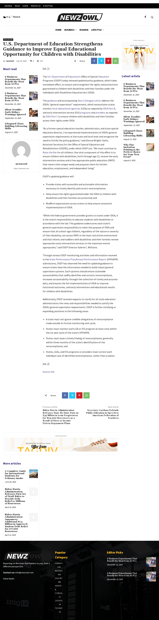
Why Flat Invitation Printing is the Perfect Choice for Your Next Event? (132, 151)
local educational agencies (66, 108)
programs (85, 112)
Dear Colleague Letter (89, 100)
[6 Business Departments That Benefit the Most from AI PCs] (33, 79)
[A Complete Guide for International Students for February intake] (33, 473)
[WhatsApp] (115, 61)
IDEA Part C (52, 116)
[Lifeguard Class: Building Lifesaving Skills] (33, 126)
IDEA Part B (109, 108)
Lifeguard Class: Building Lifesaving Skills (16, 126)
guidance (52, 100)
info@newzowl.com (24, 572)
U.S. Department (56, 76)
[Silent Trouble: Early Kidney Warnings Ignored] (33, 112)
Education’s (74, 76)
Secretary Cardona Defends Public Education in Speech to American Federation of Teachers (102, 414)
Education (8, 40)
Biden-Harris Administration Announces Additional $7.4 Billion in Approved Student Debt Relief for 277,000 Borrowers (16, 523)
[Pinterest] (108, 61)
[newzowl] (21, 150)
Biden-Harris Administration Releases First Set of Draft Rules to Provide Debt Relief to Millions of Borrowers (15, 496)
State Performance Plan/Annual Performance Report (77, 259)
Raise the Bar (50, 152)
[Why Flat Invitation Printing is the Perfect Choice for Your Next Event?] (150, 147)
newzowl (10, 61)
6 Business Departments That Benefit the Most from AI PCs (15, 80)
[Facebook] (145, 17)
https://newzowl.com (21, 168)
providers (100, 112)
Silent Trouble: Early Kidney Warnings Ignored (15, 112)
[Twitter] (101, 61)
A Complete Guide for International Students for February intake (15, 475)
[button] (152, 17)
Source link (48, 371)
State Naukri (8, 578)
